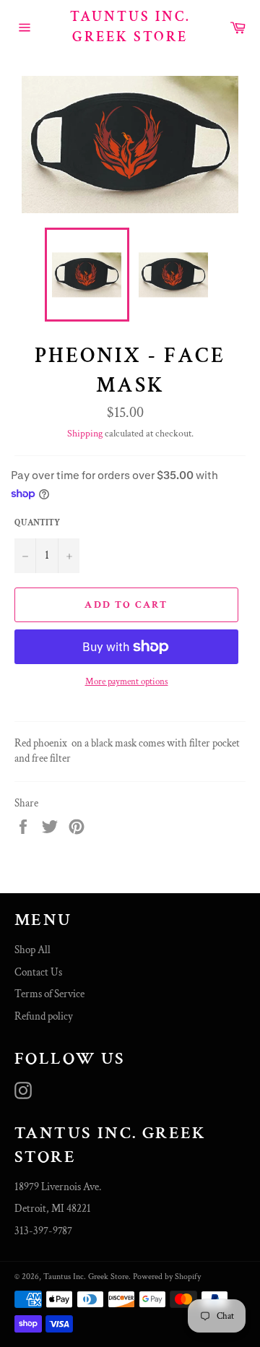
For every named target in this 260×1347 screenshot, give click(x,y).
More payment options (126, 682)
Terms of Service (49, 994)
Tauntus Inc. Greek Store (130, 26)
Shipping (85, 433)
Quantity (37, 522)
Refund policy (43, 1016)
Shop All (32, 950)
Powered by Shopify (167, 1276)
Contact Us (38, 972)
